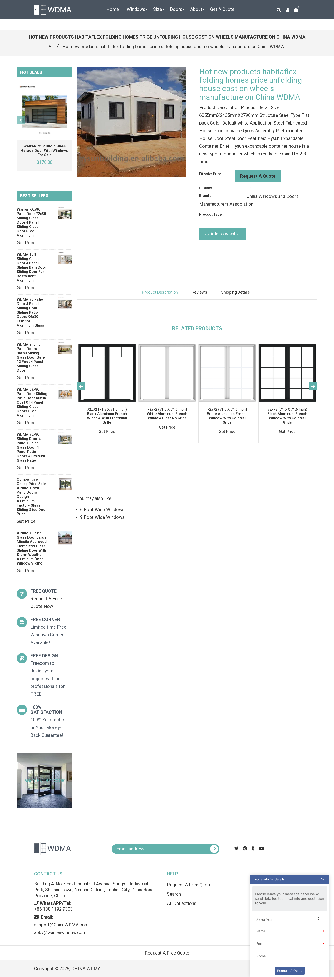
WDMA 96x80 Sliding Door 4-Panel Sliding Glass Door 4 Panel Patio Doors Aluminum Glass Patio (31, 447)
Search (174, 894)
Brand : (205, 195)
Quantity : (206, 188)
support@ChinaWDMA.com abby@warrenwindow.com (61, 924)
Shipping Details (235, 292)
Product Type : (211, 214)
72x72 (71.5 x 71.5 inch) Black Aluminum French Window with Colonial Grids (287, 416)
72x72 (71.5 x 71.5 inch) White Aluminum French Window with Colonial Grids (227, 416)
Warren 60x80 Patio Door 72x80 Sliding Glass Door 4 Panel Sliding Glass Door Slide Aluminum (31, 222)
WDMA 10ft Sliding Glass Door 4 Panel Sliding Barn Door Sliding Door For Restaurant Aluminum (31, 267)
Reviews (199, 292)
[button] (289, 879)
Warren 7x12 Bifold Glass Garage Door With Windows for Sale (44, 150)
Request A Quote (257, 176)
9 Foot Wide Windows (102, 517)
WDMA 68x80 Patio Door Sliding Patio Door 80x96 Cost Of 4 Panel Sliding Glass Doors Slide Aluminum (32, 402)
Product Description (160, 292)
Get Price (26, 242)
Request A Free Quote (189, 884)
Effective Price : (211, 174)
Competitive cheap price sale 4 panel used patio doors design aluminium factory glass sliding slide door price (32, 496)
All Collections (181, 903)
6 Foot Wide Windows (102, 509)
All (51, 46)
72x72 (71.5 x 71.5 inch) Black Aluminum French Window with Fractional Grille (107, 416)
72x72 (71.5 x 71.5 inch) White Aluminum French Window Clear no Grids (167, 413)
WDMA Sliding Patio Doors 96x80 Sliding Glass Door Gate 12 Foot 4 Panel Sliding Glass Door (31, 357)
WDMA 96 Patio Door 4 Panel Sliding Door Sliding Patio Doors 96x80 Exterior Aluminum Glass (30, 312)
